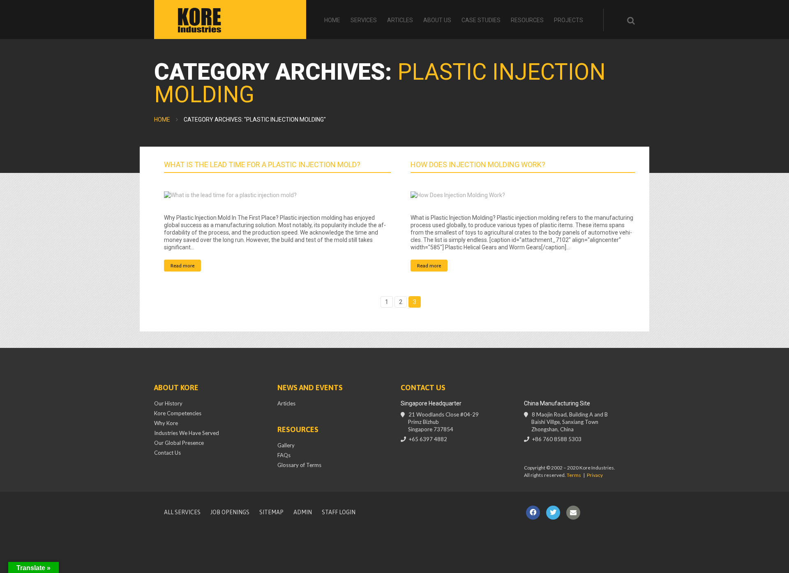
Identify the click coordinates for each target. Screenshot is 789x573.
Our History (168, 403)
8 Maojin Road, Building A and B (569, 422)
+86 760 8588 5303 (556, 439)
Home (332, 20)
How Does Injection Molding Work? (478, 164)
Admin (302, 512)
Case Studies (481, 20)
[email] (573, 513)
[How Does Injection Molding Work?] (524, 195)
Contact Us (167, 452)
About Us (437, 20)
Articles (400, 20)
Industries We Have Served (186, 433)
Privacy (595, 475)
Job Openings (229, 512)
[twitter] (553, 513)
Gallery (286, 445)
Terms (574, 475)
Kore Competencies (177, 413)
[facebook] (533, 513)
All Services (182, 512)
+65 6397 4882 (428, 439)
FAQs (284, 455)
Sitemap (271, 512)
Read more (182, 266)
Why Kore (166, 423)
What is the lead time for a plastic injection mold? (262, 164)
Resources (527, 20)
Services (364, 20)
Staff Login (338, 512)
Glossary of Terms (299, 465)
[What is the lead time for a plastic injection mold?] (277, 195)
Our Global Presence (179, 443)
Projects (568, 20)
